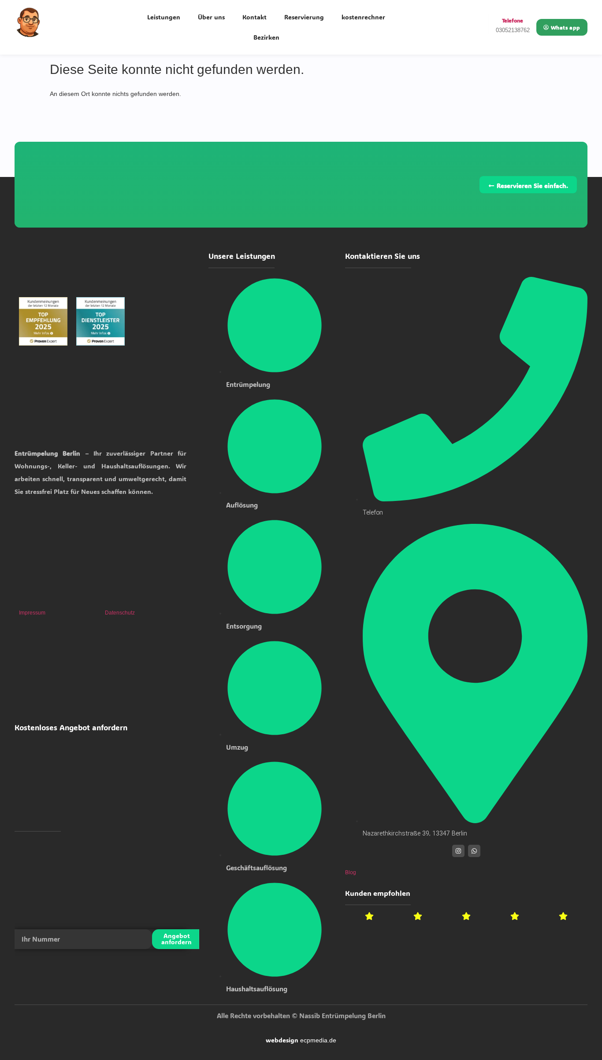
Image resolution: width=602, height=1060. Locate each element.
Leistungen (163, 17)
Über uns (211, 17)
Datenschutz (120, 613)
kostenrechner (363, 17)
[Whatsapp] (474, 851)
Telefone (512, 20)
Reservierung (304, 17)
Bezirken (266, 37)
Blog (350, 872)
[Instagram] (458, 851)
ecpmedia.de (318, 1040)
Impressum (32, 613)
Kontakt (254, 17)
